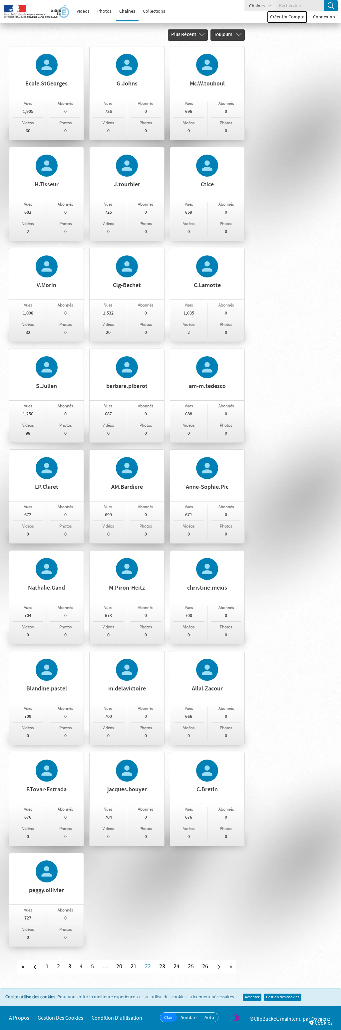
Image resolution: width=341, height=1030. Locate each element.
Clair (168, 1017)
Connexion (324, 17)
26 (205, 967)
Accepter (252, 997)
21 (134, 967)
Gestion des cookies (282, 997)
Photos (104, 11)
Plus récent (183, 34)
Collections (154, 11)
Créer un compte (287, 17)
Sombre (188, 1017)
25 (191, 967)
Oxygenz (320, 1019)
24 (176, 967)
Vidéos (83, 11)
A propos (19, 1018)
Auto (209, 1017)
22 (148, 967)
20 (119, 967)
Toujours (223, 34)
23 (162, 967)
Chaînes (127, 11)
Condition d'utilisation (117, 1018)
